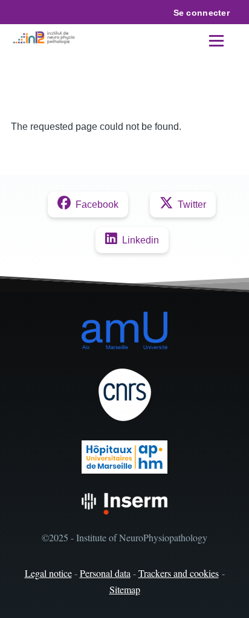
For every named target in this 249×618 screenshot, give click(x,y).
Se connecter (201, 13)
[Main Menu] (216, 40)
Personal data (105, 573)
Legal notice (48, 573)
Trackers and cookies (178, 573)
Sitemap (124, 589)
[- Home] (45, 38)
